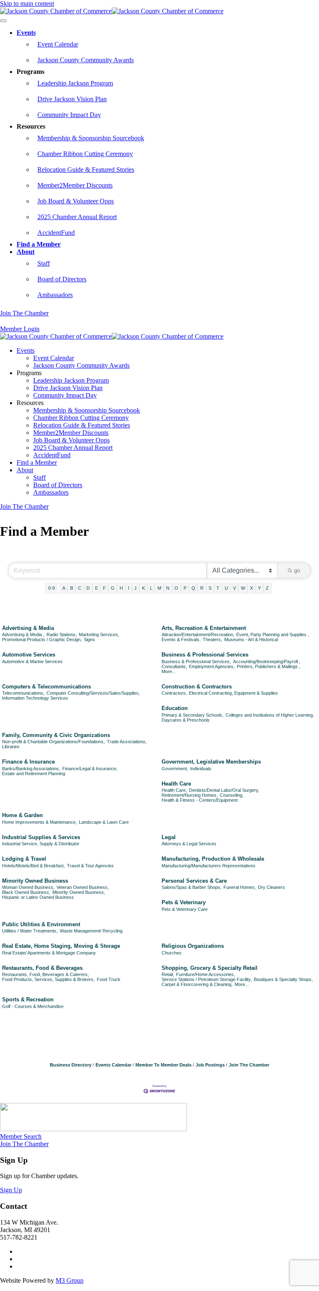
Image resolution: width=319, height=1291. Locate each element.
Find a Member (39, 244)
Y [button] (259, 588)
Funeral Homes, (239, 887)
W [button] (243, 588)
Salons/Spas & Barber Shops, (191, 887)
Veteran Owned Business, (82, 887)
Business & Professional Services (205, 655)
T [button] (217, 588)
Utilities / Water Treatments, (30, 930)
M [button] (159, 588)
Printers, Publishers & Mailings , (268, 666)
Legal (169, 837)
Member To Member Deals (163, 1064)
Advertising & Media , (23, 634)
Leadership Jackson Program (75, 83)
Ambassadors (55, 294)
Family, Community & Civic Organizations (56, 735)
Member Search (21, 1136)
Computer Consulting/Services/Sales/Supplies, (93, 693)
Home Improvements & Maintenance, (39, 822)
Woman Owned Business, (28, 887)
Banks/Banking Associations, (31, 768)
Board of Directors (61, 279)
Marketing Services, (99, 634)
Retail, (168, 974)
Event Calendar (57, 44)
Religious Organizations (193, 946)
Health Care (176, 784)
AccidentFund (56, 232)
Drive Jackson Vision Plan (72, 98)
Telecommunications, (23, 693)
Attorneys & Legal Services (189, 843)
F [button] (104, 588)
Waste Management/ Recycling (91, 930)
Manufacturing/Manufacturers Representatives (208, 865)
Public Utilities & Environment (41, 924)
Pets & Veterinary (184, 902)
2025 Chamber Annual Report (77, 216)
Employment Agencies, (212, 666)
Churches (172, 952)
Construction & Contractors (197, 686)
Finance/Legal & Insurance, (90, 768)
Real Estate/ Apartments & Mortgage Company (49, 952)
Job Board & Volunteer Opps (75, 201)
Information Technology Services (35, 698)
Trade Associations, (127, 741)
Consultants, (174, 666)
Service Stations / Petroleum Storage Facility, (207, 979)
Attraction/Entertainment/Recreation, (198, 634)
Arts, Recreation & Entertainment (204, 628)
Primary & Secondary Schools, (192, 715)
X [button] (251, 588)
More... (169, 671)
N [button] (167, 588)
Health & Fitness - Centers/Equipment (200, 800)
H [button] (121, 588)
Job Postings (210, 1064)
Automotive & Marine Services (32, 661)
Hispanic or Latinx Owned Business (38, 897)
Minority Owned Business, (78, 892)
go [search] (297, 570)
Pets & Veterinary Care (185, 909)
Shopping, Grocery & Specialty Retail (210, 968)
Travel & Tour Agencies (90, 865)
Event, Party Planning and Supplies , (272, 634)
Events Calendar (113, 1064)
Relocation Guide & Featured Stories (85, 169)
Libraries (11, 746)
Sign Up (11, 1189)
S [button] (210, 588)
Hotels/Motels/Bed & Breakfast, (33, 865)
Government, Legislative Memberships (211, 762)
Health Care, (174, 790)
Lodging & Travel (24, 859)
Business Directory (70, 1064)
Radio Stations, (62, 634)
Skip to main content (27, 3)
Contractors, (174, 693)
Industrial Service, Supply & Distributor (40, 843)
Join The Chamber (24, 313)
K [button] (143, 588)
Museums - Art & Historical (251, 639)
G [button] (113, 588)
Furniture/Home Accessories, (205, 974)
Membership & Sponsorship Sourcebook (90, 138)
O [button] (176, 588)
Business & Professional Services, (196, 661)
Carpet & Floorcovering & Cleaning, (197, 984)
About (25, 251)
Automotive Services (28, 655)
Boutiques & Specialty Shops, (283, 979)
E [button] (96, 588)
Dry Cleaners (271, 887)
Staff (43, 263)
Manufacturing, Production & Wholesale (213, 859)
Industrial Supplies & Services (41, 837)
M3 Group (69, 1280)
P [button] (185, 588)
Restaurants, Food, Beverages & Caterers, (45, 974)
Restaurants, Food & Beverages (42, 968)
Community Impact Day (69, 114)
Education (175, 708)
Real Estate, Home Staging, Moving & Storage (61, 946)
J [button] (135, 588)
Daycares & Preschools (186, 719)
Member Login (19, 328)
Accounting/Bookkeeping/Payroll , (266, 661)
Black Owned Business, (26, 892)
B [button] (71, 588)
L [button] (151, 588)
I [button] (128, 588)
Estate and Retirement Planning (33, 773)
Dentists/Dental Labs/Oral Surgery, (224, 790)
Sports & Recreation (28, 999)
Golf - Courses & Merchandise (33, 1006)
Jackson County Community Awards (85, 59)
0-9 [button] (51, 588)
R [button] (202, 588)
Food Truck (108, 979)
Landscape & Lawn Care (104, 822)
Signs (89, 639)
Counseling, (231, 795)
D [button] (88, 588)
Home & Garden (22, 815)
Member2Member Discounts (75, 185)
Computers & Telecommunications (46, 686)
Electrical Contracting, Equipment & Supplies (233, 693)
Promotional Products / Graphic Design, (42, 639)
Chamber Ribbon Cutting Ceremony (85, 153)
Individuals (200, 768)
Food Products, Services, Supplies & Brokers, (48, 979)
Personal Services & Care (194, 881)
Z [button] (267, 588)
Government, (175, 768)
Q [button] (193, 588)
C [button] (79, 588)
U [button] (226, 588)
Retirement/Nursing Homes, (190, 795)
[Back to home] (111, 11)
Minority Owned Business (35, 881)
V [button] (234, 588)
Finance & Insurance (28, 762)
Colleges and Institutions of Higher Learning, (270, 715)
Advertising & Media (28, 628)
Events (26, 32)
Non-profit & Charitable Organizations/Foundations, (53, 741)
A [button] (63, 588)
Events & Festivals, (181, 639)
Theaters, (212, 639)
